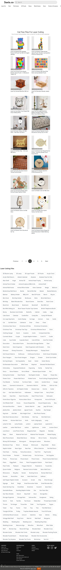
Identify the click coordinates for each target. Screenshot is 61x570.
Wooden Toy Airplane (9, 539)
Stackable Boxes (8, 490)
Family (40, 368)
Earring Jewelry (20, 361)
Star (35, 490)
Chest (44, 322)
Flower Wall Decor (19, 378)
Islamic (20, 406)
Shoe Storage (48, 480)
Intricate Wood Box (8, 406)
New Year (28, 448)
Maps (4, 434)
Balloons (54, 287)
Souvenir (39, 487)
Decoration (6, 343)
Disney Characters (17, 350)
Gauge (56, 382)
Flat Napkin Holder (34, 375)
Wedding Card (27, 522)
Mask (11, 434)
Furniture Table (26, 382)
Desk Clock (6, 347)
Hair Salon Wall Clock (15, 392)
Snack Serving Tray (8, 487)
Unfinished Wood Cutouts (10, 515)
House (18, 403)
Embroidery (6, 368)
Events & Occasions (53, 6)
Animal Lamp (48, 280)
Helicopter (49, 396)
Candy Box (35, 315)
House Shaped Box (29, 403)
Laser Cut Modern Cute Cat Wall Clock (40, 190)
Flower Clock (6, 378)
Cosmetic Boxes (7, 336)
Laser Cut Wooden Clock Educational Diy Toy (19, 231)
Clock (51, 329)
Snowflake (20, 487)
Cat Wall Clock (12, 322)
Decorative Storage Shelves (35, 343)
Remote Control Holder (30, 469)
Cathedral (23, 322)
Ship (39, 480)
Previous (16, 261)
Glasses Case (35, 389)
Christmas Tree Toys (21, 329)
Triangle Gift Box (8, 511)
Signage (5, 483)
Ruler (22, 476)
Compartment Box (44, 333)
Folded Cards (32, 378)
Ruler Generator (20, 560)
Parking (14, 452)
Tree (37, 508)
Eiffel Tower (24, 364)
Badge (47, 287)
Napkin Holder (7, 448)
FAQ (17, 549)
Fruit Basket (6, 382)
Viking (54, 515)
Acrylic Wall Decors (8, 277)
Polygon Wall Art (27, 466)
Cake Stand (6, 315)
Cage (51, 312)
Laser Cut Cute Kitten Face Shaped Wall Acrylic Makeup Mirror (20, 111)
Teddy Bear (37, 501)
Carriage (32, 319)
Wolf (4, 529)
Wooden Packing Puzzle (50, 532)
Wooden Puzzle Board (9, 536)
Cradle (51, 336)
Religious (17, 469)
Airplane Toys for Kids (45, 277)
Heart (4, 396)
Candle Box (25, 315)
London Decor (53, 427)
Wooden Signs (23, 536)
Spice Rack (48, 487)
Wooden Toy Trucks (25, 539)
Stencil (19, 494)
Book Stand (15, 305)
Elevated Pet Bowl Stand (47, 364)
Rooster (5, 476)
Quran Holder (7, 469)
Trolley (18, 511)
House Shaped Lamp (44, 403)
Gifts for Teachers (8, 389)
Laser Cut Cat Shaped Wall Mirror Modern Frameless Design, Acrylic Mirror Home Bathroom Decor (39, 112)
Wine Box (30, 525)
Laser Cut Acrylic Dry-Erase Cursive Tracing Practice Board (19, 171)
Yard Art (46, 539)
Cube (4, 340)
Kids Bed (14, 413)
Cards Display (22, 319)
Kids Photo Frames (39, 413)
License (34, 547)
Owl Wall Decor (51, 448)
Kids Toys (35, 417)
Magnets (42, 431)
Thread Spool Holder (50, 501)
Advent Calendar (22, 277)
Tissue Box (23, 504)
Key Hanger (47, 410)
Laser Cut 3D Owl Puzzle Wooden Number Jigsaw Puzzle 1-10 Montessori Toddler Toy (20, 73)
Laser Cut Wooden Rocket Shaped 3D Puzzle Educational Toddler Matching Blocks (40, 232)
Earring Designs (7, 361)
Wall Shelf (38, 518)
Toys (11, 508)
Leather (5, 427)
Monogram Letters (35, 441)
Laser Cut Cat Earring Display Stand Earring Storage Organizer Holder (19, 191)
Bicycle (53, 294)
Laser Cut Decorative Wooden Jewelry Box (40, 91)
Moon (18, 445)
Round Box (14, 476)
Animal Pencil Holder (9, 284)
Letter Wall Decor (16, 427)
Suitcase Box (32, 497)
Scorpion (25, 480)
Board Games (30, 301)
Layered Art (48, 424)
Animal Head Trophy (35, 280)
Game (36, 382)
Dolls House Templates (50, 354)
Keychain (5, 413)
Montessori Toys (8, 445)
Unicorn (24, 515)
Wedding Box (16, 522)
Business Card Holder (16, 312)
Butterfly (29, 312)
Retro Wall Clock (45, 469)
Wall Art (29, 518)
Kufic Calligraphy (36, 420)
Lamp (46, 420)
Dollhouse (21, 354)
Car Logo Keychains (9, 319)
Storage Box (43, 494)
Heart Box (13, 396)
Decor (44, 6)
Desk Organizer (17, 347)
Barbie (22, 291)
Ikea (55, 403)
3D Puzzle (23, 6)
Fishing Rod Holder (8, 375)
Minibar (32, 438)
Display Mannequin (32, 350)
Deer (48, 343)
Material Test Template (37, 434)
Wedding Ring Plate (41, 522)
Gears (4, 385)
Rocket (24, 473)
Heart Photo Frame (37, 396)
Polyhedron (38, 466)
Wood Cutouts (37, 6)
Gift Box (43, 385)
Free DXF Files (4, 549)
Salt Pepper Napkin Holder (11, 480)
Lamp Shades (19, 424)
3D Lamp (19, 273)
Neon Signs (18, 448)
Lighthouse (35, 427)
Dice (48, 347)
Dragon (32, 357)
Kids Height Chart (25, 413)
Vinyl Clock (20, 518)
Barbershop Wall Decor (10, 291)
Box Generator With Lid (22, 557)
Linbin (44, 427)
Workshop (37, 539)
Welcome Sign (20, 525)
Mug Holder (45, 445)
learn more (33, 568)
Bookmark (25, 305)
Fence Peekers (14, 371)
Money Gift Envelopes (9, 441)
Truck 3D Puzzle (46, 511)
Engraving (32, 368)
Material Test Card (21, 434)
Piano (4, 462)
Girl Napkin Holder (22, 389)
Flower (45, 375)
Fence (4, 371)
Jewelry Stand (17, 410)
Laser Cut (3, 6)
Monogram (22, 441)
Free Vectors (4, 550)
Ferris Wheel (25, 371)
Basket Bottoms (52, 291)
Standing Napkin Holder (23, 490)
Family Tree (48, 368)
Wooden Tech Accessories (39, 536)
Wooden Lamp (35, 532)
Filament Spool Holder (39, 371)
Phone (5, 459)
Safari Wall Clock (32, 476)
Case (47, 319)
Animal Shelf (42, 284)
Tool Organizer (41, 504)
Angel (14, 280)
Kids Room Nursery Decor (10, 417)
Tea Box (18, 501)
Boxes (30, 6)
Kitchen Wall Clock (16, 420)
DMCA (33, 550)
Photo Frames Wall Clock (50, 459)
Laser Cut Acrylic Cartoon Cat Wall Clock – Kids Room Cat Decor (19, 131)
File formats (16, 6)
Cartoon (40, 319)
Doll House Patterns (9, 354)
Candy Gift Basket (46, 315)
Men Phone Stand (8, 438)
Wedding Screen (8, 525)
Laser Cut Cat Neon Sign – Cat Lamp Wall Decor (19, 151)
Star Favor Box (43, 490)
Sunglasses (43, 497)
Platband (16, 466)
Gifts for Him (53, 385)
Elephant (34, 364)
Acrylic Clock (50, 273)
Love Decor (6, 431)
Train (25, 508)
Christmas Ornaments (40, 326)
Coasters (26, 333)
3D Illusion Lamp (8, 273)
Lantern (28, 424)
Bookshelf (35, 305)
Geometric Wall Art (32, 385)
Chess (37, 322)
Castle (54, 319)
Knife (26, 420)
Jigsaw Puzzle (28, 410)
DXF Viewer (19, 559)
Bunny (5, 312)
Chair (30, 322)
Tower (5, 508)
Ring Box (15, 473)
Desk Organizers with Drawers (35, 347)
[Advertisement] (30, 19)
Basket (42, 291)
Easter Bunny (46, 361)
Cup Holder (12, 340)
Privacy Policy (35, 549)
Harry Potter (50, 392)
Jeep (39, 406)
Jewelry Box (6, 410)
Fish (50, 371)
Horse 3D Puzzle (50, 399)
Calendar (15, 315)
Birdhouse (28, 298)
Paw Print (38, 452)
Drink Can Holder (51, 357)
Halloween (28, 392)
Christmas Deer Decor (9, 326)
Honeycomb (38, 399)
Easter (36, 361)
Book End (6, 305)
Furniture (16, 382)
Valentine (33, 515)
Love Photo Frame (18, 431)
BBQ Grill (25, 294)
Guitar (52, 389)
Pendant (16, 455)
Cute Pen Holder (48, 340)
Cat (4, 322)
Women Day (12, 529)
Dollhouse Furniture (34, 354)
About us (18, 547)
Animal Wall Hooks (8, 287)
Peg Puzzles (47, 452)
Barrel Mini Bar (31, 291)
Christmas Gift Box (25, 326)
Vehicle (47, 515)
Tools (9, 6)
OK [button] (39, 568)
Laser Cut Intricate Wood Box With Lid (19, 91)
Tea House (27, 501)
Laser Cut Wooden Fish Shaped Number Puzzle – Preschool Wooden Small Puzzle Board (41, 152)
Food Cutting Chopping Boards (48, 378)
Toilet (31, 504)
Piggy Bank (13, 462)
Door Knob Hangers (21, 357)
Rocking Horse (33, 473)
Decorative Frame (18, 343)
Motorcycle (34, 445)
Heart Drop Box (23, 396)
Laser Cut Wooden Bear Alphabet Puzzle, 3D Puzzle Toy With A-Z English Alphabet (20, 53)
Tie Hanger (14, 504)
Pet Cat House (39, 455)
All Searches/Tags (5, 552)
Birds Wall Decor (46, 298)
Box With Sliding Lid (9, 308)
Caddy (45, 312)
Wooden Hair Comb (21, 532)
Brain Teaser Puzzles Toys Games (28, 308)
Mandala (50, 431)
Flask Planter (21, 375)
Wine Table (49, 525)
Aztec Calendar (37, 287)
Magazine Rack (31, 431)
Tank (11, 501)
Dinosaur (5, 350)
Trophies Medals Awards (30, 511)
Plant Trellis (6, 466)
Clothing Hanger (8, 333)
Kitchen (5, 420)
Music (54, 445)
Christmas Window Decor (38, 329)
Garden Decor (46, 382)
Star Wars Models (8, 494)
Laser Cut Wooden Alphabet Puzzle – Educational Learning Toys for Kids (40, 131)
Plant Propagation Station (34, 462)
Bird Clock (6, 298)
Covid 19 (43, 336)
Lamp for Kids (7, 424)
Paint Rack (6, 452)
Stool (35, 494)
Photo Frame (35, 459)
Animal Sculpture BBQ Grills (27, 284)
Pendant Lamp (27, 455)
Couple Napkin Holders (30, 336)
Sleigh (19, 483)
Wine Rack (40, 525)
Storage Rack (21, 497)
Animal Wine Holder (23, 287)
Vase (40, 515)
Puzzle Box (48, 466)
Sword (5, 501)
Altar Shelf (6, 280)
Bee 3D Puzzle (36, 294)
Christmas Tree (7, 329)
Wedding (5, 522)
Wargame (47, 518)
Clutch (18, 333)
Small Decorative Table (31, 483)
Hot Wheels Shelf (8, 403)
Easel (29, 361)
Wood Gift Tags (24, 529)
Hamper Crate (38, 392)
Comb (34, 333)
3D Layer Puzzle (29, 273)
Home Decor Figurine (9, 399)
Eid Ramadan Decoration (10, 364)
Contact (18, 550)
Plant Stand (48, 462)
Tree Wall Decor (46, 508)
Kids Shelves (25, 417)
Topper (51, 504)
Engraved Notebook (19, 368)
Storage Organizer (8, 497)
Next (46, 261)
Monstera (47, 441)
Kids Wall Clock (45, 417)
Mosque (25, 445)
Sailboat (43, 476)
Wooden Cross (48, 529)
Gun (4, 392)
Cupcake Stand (23, 340)
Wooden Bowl (36, 529)
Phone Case (13, 459)
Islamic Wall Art (29, 406)
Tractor (18, 508)
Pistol (21, 462)
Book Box (40, 301)
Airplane (33, 277)
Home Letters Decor (25, 399)
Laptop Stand (38, 424)
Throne (5, 504)
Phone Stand (24, 459)
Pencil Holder (7, 455)
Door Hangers (7, 357)
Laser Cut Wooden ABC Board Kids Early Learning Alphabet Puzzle (40, 72)
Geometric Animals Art (16, 385)
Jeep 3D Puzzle (48, 406)
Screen (33, 480)
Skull (12, 483)
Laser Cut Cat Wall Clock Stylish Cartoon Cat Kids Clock (39, 211)
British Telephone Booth (48, 308)
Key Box (38, 410)
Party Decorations (25, 452)
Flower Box (54, 375)
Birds (36, 298)
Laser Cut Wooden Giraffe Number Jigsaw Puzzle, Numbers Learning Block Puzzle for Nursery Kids (41, 53)
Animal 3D (22, 280)
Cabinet (37, 312)
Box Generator (20, 555)
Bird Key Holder (17, 298)
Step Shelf (27, 494)
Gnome (45, 389)
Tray (31, 508)
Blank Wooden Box (17, 301)
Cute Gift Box (36, 340)
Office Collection (39, 448)
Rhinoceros (6, 473)
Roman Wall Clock (46, 473)
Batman (5, 294)
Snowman (30, 487)
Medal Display (51, 434)
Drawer (40, 357)
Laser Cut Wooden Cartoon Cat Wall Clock (19, 211)
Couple (18, 336)
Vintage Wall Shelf (8, 518)
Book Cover (49, 301)
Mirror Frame (43, 438)
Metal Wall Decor (22, 438)
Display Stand (45, 350)
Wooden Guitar (7, 532)
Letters (27, 427)
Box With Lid (45, 305)
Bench (45, 294)
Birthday (5, 301)
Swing (51, 497)
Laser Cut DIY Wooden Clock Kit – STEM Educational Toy (40, 171)
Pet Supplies (50, 455)
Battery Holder (15, 294)
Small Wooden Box (46, 483)
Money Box (53, 438)
